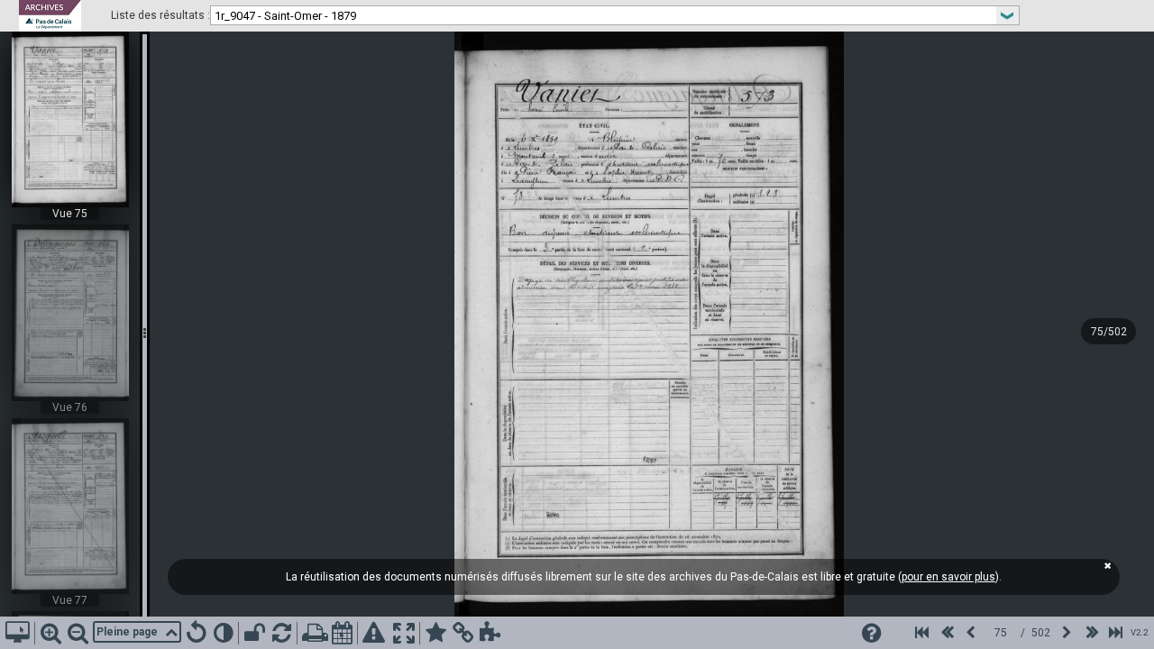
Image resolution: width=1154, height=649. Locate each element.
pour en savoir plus (948, 577)
